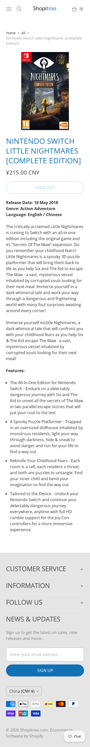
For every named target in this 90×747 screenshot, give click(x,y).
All (23, 33)
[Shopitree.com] (45, 9)
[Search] (19, 9)
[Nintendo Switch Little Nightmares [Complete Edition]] (45, 91)
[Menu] (9, 9)
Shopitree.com (34, 730)
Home (11, 33)
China (21, 691)
